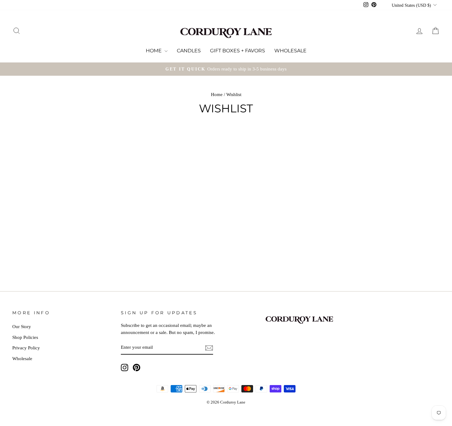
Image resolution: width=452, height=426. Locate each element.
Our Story (21, 326)
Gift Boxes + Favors (237, 51)
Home (154, 51)
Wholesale (290, 51)
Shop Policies (25, 337)
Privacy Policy (26, 347)
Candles (189, 51)
